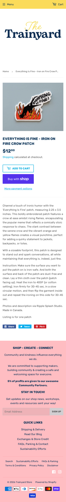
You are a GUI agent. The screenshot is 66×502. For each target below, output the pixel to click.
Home (6, 71)
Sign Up (56, 411)
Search (9, 461)
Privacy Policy (36, 465)
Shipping (8, 157)
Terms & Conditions (15, 465)
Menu (10, 4)
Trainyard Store (24, 482)
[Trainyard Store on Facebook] (54, 472)
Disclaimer (52, 465)
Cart (60, 4)
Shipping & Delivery (33, 429)
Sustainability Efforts (33, 449)
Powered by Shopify (45, 482)
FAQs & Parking (50, 461)
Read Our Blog (33, 434)
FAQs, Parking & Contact (33, 444)
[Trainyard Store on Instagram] (60, 472)
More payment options (18, 188)
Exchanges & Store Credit (33, 439)
